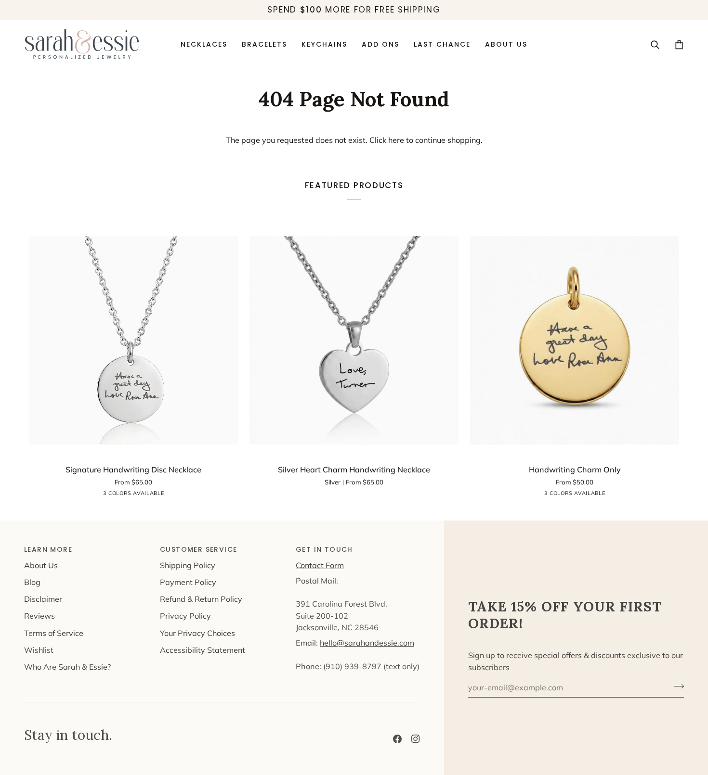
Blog (32, 582)
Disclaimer (43, 599)
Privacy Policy (185, 616)
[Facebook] (397, 739)
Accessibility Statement (202, 650)
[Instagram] (415, 739)
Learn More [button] (48, 549)
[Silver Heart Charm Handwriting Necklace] (354, 340)
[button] (380, 44)
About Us (41, 565)
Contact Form (320, 565)
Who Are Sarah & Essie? (67, 667)
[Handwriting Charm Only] (574, 340)
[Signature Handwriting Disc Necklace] (133, 340)
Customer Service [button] (198, 549)
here (396, 140)
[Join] (676, 686)
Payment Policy (188, 582)
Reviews (39, 616)
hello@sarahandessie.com (367, 643)
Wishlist (38, 650)
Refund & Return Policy (201, 599)
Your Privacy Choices (197, 633)
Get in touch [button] (324, 549)
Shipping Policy (187, 565)
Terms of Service (53, 633)
